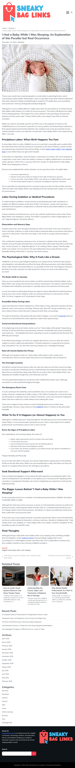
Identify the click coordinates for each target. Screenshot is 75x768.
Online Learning (7, 712)
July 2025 (5, 670)
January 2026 (6, 649)
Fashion (5, 698)
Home (4, 708)
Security (5, 715)
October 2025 (6, 660)
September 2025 (7, 663)
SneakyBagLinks (8, 733)
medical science (28, 538)
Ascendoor (42, 765)
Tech (3, 719)
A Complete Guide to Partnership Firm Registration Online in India (24, 614)
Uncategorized (7, 722)
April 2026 (5, 638)
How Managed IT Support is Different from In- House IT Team (23, 629)
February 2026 (7, 646)
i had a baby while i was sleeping (18, 550)
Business (5, 691)
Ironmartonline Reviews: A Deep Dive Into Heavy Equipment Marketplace (27, 625)
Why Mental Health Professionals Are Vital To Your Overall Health (62, 590)
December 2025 (7, 653)
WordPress (57, 765)
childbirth (40, 407)
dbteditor (21, 42)
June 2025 (5, 674)
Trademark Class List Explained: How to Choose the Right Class (24, 618)
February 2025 (7, 681)
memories (62, 316)
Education (5, 694)
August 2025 (6, 667)
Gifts (3, 705)
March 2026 (6, 642)
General (4, 548)
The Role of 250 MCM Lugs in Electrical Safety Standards (21, 622)
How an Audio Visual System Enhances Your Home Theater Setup (12, 590)
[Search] (33, 754)
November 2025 (7, 656)
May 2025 (5, 678)
